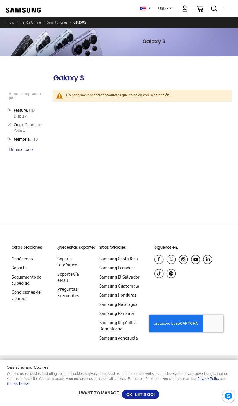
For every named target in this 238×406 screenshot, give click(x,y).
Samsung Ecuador (116, 268)
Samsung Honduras (117, 295)
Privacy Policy (208, 379)
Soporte (19, 268)
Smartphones (57, 22)
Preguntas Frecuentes (68, 292)
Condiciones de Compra (26, 295)
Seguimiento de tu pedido (27, 280)
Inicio (10, 22)
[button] (150, 9)
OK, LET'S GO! (140, 394)
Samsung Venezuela (118, 338)
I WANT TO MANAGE (99, 393)
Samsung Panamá (116, 314)
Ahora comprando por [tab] (25, 96)
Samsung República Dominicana (118, 326)
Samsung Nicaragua (118, 305)
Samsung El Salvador (119, 277)
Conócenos (22, 259)
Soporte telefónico (67, 262)
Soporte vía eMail (68, 277)
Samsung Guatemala (119, 286)
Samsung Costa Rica (118, 259)
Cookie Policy (18, 384)
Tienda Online (30, 22)
